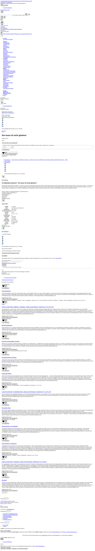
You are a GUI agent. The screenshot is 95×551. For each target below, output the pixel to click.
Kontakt (4, 526)
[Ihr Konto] (2, 22)
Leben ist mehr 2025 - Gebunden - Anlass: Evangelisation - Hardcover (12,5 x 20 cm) (24, 461)
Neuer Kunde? (59, 258)
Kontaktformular (10, 509)
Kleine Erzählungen (7, 325)
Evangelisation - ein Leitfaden (10, 426)
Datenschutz (3, 547)
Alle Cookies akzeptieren (22, 548)
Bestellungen (19, 29)
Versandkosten (44, 535)
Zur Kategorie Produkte (8, 39)
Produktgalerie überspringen (7, 279)
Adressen (15, 29)
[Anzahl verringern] (4, 147)
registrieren (5, 28)
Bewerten (4, 130)
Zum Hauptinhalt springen (6, 1)
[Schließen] (2, 114)
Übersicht (3, 29)
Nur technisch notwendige (6, 548)
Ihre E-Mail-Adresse (6, 260)
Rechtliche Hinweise (7, 519)
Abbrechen (4, 265)
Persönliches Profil (9, 29)
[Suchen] (26, 14)
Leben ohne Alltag (6, 373)
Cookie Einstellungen (7, 7)
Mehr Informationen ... (40, 546)
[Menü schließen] (2, 25)
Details (3, 304)
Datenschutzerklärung (7, 517)
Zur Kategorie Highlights (8, 88)
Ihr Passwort (5, 261)
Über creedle (5, 525)
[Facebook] (1, 539)
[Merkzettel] (2, 20)
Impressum (5, 518)
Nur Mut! (4, 480)
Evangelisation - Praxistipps (9, 443)
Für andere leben (6, 407)
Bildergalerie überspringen (7, 111)
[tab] (36, 159)
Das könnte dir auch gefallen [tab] (10, 277)
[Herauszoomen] (3, 116)
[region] (47, 115)
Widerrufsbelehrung (7, 516)
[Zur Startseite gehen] (5, 10)
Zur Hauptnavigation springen (26, 1)
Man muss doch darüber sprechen (10, 341)
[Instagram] (2, 539)
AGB (50, 532)
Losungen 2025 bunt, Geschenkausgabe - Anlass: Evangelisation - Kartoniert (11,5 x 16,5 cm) (26, 391)
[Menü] (2, 12)
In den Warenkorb (5, 149)
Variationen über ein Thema (9, 357)
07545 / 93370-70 (4, 502)
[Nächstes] (2, 100)
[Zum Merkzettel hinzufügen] (4, 286)
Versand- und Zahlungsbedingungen (10, 514)
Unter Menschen (6, 291)
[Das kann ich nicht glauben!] (8, 113)
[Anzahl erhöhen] (12, 147)
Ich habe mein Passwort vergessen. (9, 263)
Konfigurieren (14, 548)
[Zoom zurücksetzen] (6, 116)
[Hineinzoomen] (8, 116)
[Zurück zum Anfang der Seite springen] (2, 544)
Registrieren (9, 2)
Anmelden (3, 2)
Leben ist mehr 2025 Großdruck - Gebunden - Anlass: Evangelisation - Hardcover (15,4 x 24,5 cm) (28, 307)
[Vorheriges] (2, 36)
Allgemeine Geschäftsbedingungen (10, 513)
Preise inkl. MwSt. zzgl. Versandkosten (9, 299)
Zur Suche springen (16, 1)
